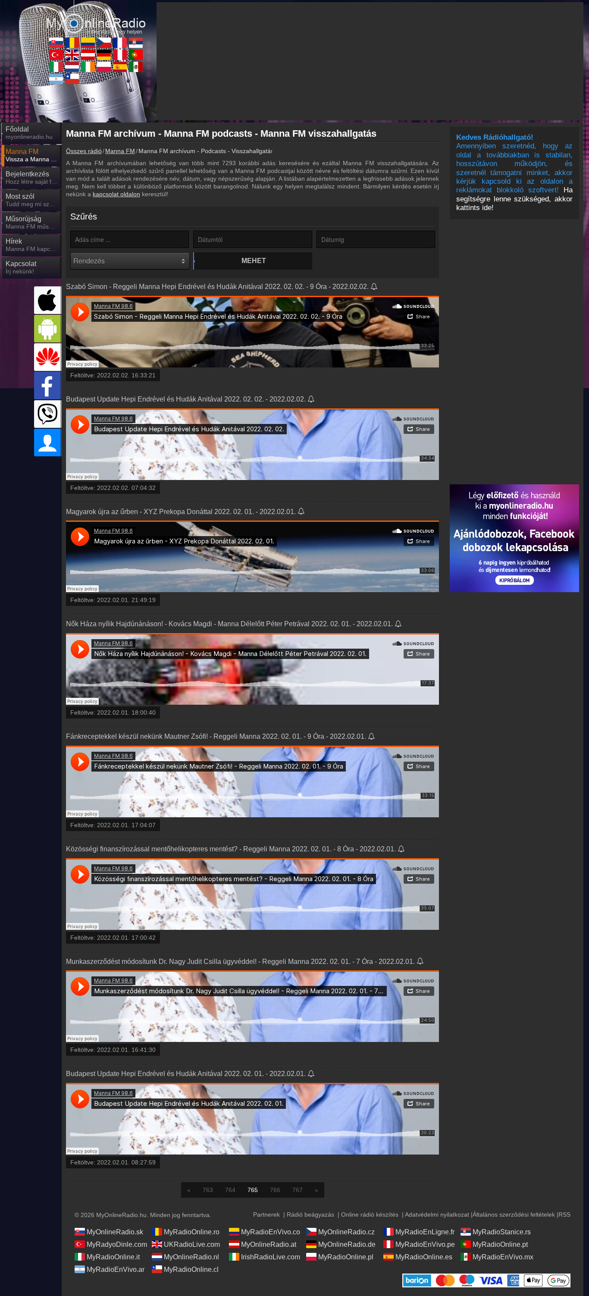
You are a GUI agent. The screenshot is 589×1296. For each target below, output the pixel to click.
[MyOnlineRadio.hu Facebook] (48, 385)
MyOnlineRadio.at (268, 1244)
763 (208, 1189)
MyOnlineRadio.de (347, 1244)
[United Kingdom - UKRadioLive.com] (72, 55)
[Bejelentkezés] (48, 442)
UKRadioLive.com (192, 1244)
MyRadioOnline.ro (191, 1232)
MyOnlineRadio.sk (115, 1232)
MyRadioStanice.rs (502, 1232)
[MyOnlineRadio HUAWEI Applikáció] (48, 357)
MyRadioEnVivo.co (270, 1232)
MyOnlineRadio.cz (346, 1232)
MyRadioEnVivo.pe (425, 1244)
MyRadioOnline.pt (500, 1244)
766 (275, 1189)
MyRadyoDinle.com (117, 1244)
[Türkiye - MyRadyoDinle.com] (56, 55)
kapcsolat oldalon (116, 194)
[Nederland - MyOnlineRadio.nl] (72, 67)
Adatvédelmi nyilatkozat (437, 1214)
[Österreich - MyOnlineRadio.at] (88, 55)
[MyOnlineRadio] (96, 16)
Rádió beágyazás (310, 1214)
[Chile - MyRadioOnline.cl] (72, 79)
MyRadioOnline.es (423, 1257)
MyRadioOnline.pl (345, 1257)
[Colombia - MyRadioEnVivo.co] (88, 43)
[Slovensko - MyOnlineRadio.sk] (56, 43)
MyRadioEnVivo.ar (115, 1269)
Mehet (253, 260)
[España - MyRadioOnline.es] (120, 67)
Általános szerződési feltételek (514, 1214)
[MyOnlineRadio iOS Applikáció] (48, 300)
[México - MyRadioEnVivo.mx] (136, 67)
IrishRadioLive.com (270, 1257)
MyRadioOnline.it (113, 1257)
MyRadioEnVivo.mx (503, 1257)
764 (230, 1189)
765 (253, 1189)
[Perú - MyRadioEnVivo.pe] (120, 55)
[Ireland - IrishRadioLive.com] (88, 67)
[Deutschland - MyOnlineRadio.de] (104, 55)
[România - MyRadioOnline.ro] (72, 43)
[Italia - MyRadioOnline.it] (56, 67)
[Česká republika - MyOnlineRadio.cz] (104, 43)
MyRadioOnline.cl (191, 1269)
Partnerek (266, 1214)
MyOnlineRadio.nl (191, 1257)
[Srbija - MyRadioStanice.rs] (136, 43)
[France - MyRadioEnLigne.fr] (120, 43)
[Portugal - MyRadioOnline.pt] (136, 55)
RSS (564, 1214)
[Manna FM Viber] (48, 414)
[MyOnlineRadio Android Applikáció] (48, 328)
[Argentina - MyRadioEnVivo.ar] (56, 79)
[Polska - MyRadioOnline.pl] (104, 67)
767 (297, 1189)
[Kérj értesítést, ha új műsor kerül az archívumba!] (374, 287)
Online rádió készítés (369, 1214)
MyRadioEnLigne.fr (424, 1232)
